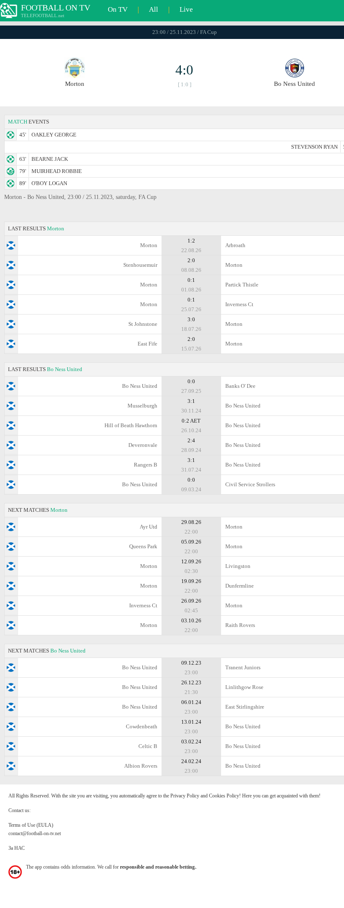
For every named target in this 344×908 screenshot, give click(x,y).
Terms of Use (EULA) (30, 825)
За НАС (16, 848)
